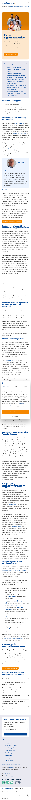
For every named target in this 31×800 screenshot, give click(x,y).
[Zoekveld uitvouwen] (24, 2)
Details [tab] (15, 386)
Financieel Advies (10, 750)
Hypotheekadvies (19, 123)
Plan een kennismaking (11, 54)
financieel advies (16, 526)
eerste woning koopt (19, 133)
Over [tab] (25, 386)
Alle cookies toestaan (15, 411)
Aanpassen (15, 416)
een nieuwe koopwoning (12, 149)
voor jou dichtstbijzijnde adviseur (13, 638)
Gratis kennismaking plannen (10, 668)
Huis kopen (8, 757)
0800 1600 (6, 773)
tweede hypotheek (15, 605)
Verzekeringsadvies (10, 753)
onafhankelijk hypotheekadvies (14, 279)
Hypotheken (8, 743)
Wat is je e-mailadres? (9, 726)
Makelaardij (8, 755)
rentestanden (13, 504)
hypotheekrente (8, 448)
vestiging (11, 767)
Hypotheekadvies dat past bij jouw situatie (19, 6)
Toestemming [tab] (5, 386)
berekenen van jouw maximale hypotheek (14, 570)
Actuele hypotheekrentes (12, 748)
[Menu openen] (28, 2)
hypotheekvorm (10, 360)
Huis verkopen (9, 760)
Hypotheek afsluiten (11, 745)
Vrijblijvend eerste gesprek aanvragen (12, 221)
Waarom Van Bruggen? (14, 67)
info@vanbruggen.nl (9, 775)
